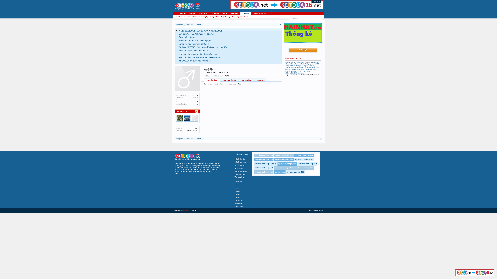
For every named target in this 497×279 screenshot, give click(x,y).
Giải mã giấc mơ (240, 174)
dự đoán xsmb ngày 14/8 (284, 160)
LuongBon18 (289, 66)
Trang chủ (182, 13)
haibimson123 (289, 73)
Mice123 (287, 62)
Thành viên (245, 13)
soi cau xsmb (280, 172)
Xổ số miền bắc (240, 159)
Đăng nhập (316, 1)
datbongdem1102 (298, 64)
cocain (312, 66)
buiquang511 (289, 64)
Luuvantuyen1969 (310, 69)
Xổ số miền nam (240, 165)
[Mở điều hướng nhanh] (280, 24)
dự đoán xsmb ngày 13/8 (264, 160)
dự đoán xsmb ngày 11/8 (284, 155)
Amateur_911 (297, 66)
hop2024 (310, 67)
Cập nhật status (242, 17)
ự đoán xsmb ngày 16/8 (295, 172)
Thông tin (260, 80)
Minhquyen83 (314, 62)
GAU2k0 (287, 71)
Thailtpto (307, 64)
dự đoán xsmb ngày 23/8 (264, 172)
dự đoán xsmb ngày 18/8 (287, 164)
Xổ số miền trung (240, 162)
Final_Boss (300, 69)
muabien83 (316, 67)
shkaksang (292, 69)
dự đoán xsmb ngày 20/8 (264, 168)
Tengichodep (300, 62)
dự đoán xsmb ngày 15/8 (304, 160)
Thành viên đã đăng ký (200, 17)
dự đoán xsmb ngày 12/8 (304, 155)
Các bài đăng (246, 80)
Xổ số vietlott (239, 168)
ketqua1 (237, 191)
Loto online (215, 13)
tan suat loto (239, 200)
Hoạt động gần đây (229, 80)
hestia (286, 69)
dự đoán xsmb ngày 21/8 (284, 168)
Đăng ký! (303, 50)
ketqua (237, 194)
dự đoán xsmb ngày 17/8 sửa (265, 164)
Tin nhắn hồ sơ (212, 80)
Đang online (214, 17)
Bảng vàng (203, 13)
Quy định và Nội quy (316, 210)
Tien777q (302, 71)
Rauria (304, 67)
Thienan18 (309, 71)
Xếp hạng (234, 13)
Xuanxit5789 (315, 64)
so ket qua (238, 203)
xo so (237, 188)
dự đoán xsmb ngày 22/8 (304, 168)
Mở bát (224, 13)
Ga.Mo (293, 62)
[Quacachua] (194, 118)
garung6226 (294, 71)
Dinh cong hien (299, 73)
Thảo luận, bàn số (259, 13)
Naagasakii (305, 66)
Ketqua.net (187, 210)
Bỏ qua (494, 268)
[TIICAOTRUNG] (187, 118)
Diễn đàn (192, 13)
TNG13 (307, 62)
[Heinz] (179, 118)
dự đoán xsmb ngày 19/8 (308, 164)
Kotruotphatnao (289, 67)
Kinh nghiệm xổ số (241, 171)
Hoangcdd (298, 67)
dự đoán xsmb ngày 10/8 (264, 155)
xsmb (237, 185)
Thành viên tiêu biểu (183, 17)
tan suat (237, 197)
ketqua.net (238, 181)
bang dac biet (239, 206)
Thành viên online (293, 59)
